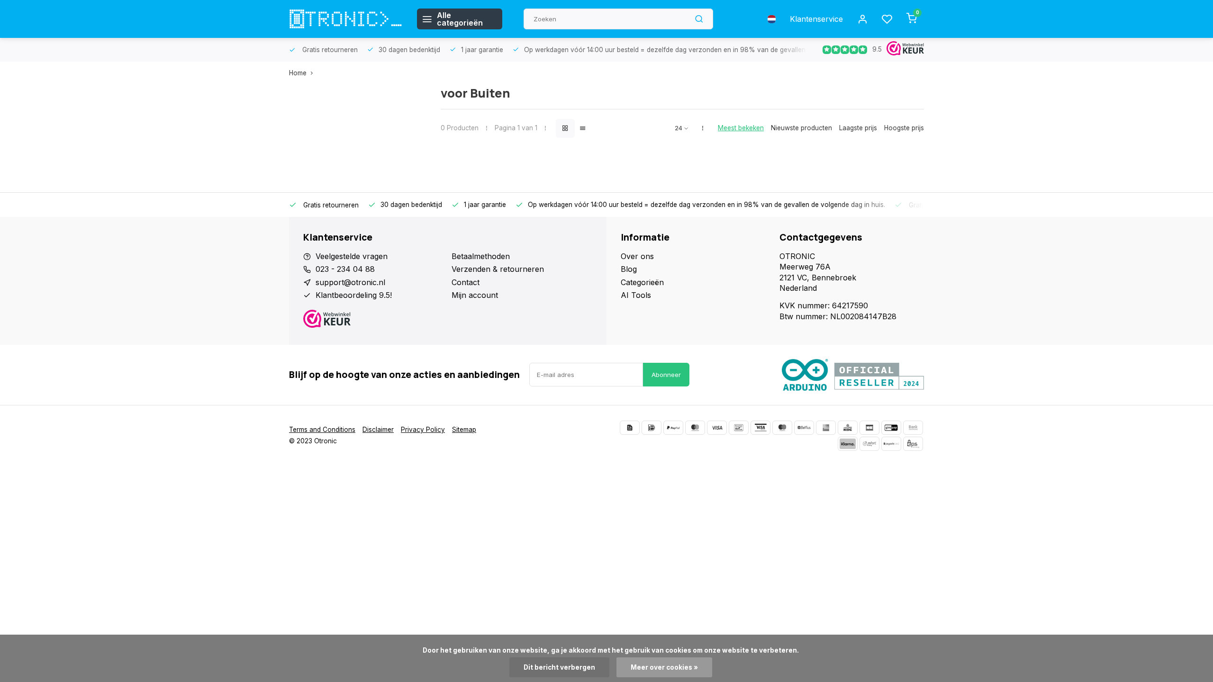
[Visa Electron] (760, 428)
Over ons (637, 256)
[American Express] (826, 428)
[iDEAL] (651, 428)
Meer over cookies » (664, 667)
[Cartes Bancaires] (869, 428)
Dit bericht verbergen (559, 667)
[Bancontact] (739, 428)
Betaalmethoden (481, 256)
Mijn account (475, 295)
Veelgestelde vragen (352, 256)
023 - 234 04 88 (345, 269)
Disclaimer (378, 429)
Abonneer (666, 374)
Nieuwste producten (801, 128)
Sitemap (464, 429)
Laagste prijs (858, 128)
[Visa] (717, 428)
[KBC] (848, 428)
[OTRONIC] (346, 19)
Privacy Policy (423, 429)
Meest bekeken (741, 128)
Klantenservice (816, 19)
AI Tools (636, 295)
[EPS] (913, 444)
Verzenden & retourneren (498, 269)
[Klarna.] (848, 444)
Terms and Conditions (322, 429)
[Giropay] (891, 428)
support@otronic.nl (350, 282)
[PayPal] (673, 428)
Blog (629, 269)
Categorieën (642, 282)
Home (298, 73)
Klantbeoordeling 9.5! (354, 295)
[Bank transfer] (913, 428)
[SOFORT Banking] (869, 444)
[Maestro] (782, 428)
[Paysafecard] (891, 444)
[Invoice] (630, 428)
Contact (466, 282)
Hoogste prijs (904, 128)
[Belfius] (804, 428)
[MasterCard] (695, 428)
